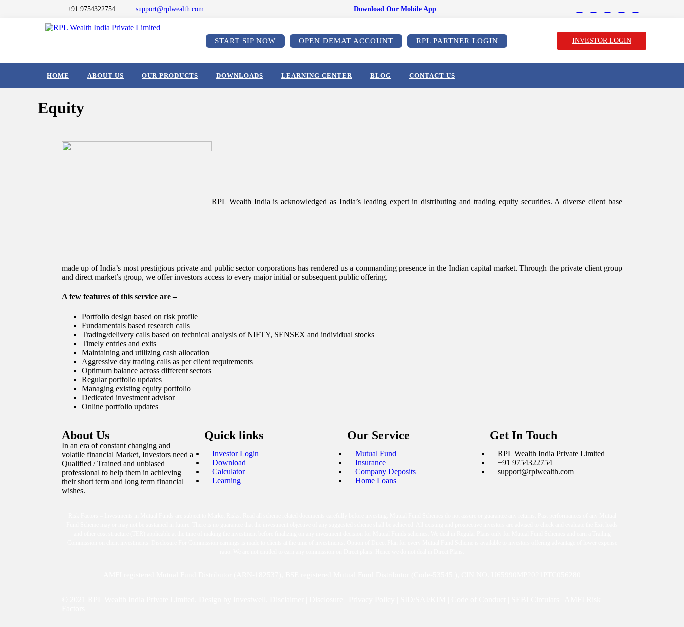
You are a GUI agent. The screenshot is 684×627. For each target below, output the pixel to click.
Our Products (170, 75)
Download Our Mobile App (395, 9)
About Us (105, 75)
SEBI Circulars (535, 599)
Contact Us (432, 75)
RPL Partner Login (457, 41)
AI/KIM (433, 599)
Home (58, 75)
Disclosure (326, 599)
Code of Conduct (478, 599)
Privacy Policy (372, 599)
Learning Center (316, 75)
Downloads (239, 75)
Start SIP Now (245, 41)
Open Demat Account (346, 41)
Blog (380, 75)
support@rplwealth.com (170, 9)
